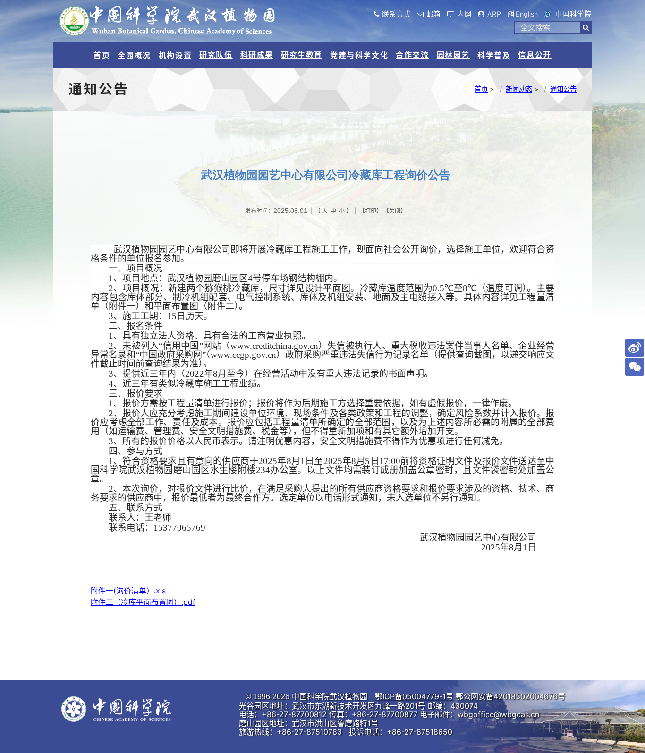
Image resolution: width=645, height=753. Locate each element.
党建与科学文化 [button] (359, 55)
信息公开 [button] (534, 54)
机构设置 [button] (175, 55)
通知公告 (563, 89)
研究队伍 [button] (215, 54)
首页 (481, 89)
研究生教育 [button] (301, 54)
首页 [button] (101, 55)
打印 (370, 210)
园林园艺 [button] (453, 54)
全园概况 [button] (134, 55)
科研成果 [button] (256, 54)
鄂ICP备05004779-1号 (414, 696)
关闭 (394, 210)
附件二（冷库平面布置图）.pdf (143, 602)
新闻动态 (519, 89)
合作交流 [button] (412, 54)
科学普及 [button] (493, 55)
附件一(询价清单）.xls (128, 590)
